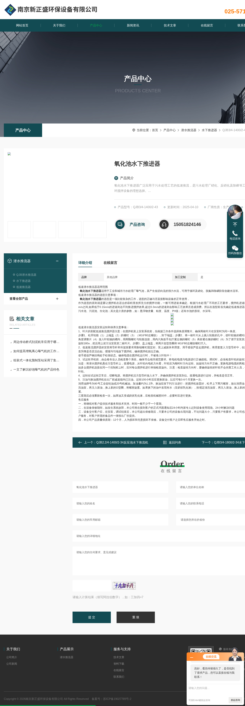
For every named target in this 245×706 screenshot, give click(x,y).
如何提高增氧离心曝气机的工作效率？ (37, 351)
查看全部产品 (19, 298)
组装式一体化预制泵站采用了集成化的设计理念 (37, 360)
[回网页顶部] (235, 224)
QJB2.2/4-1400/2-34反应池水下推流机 (122, 442)
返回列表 (175, 442)
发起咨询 (235, 700)
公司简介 (11, 657)
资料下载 (119, 663)
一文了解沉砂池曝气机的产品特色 (36, 369)
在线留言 (207, 25)
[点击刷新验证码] (124, 586)
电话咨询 (235, 238)
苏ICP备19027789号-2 (117, 698)
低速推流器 (23, 287)
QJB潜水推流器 (26, 274)
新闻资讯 (133, 25)
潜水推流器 (188, 130)
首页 (155, 130)
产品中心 (96, 25)
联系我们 (119, 676)
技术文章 (170, 25)
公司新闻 (11, 663)
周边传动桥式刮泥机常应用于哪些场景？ (37, 342)
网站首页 (22, 25)
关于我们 (59, 25)
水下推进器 (209, 130)
